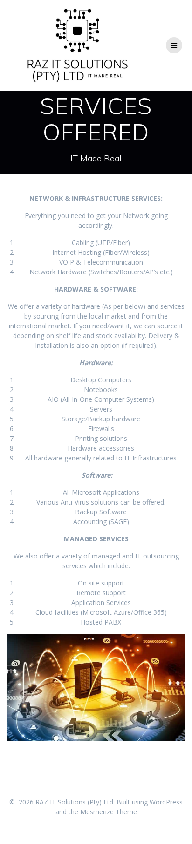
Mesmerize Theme (108, 811)
